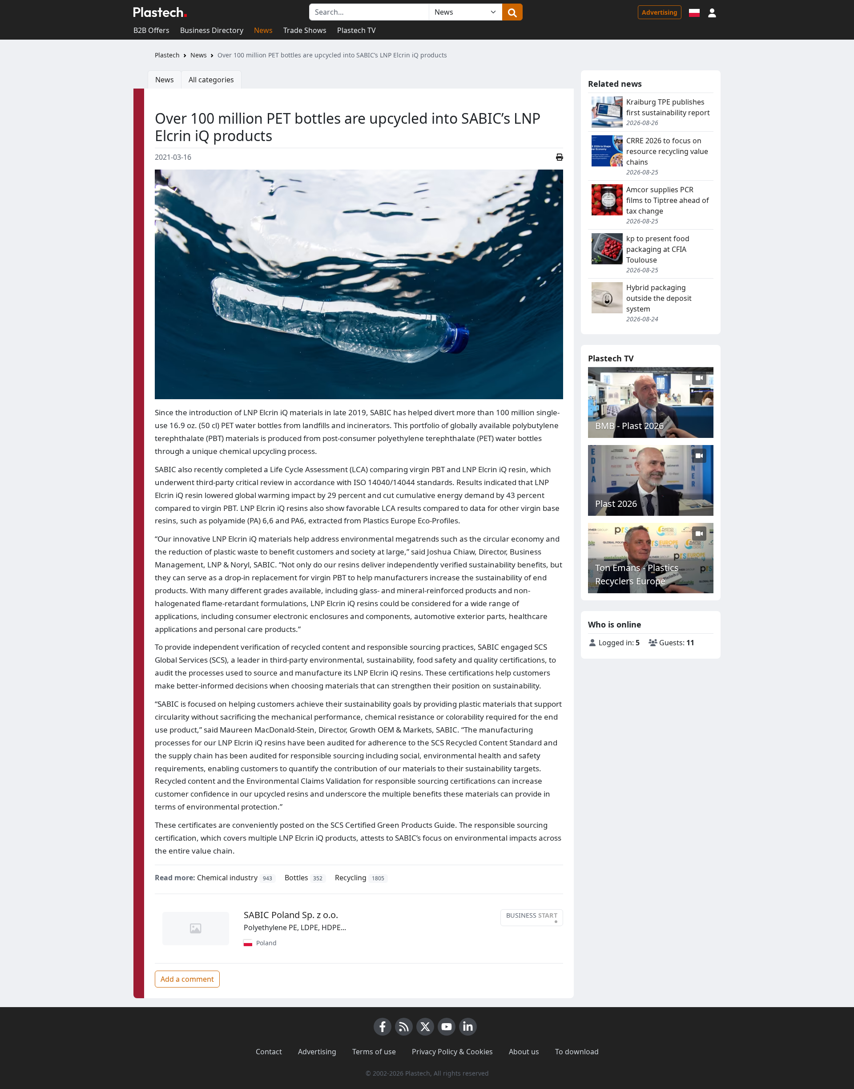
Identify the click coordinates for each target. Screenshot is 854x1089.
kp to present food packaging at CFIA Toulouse (657, 249)
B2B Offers (151, 30)
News (263, 30)
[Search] (512, 12)
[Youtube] (446, 1027)
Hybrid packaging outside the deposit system (659, 298)
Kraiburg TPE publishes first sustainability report (668, 107)
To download (577, 1052)
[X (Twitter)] (425, 1027)
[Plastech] (160, 12)
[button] (712, 12)
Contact (269, 1052)
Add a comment (187, 979)
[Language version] (694, 12)
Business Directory (211, 30)
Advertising (659, 12)
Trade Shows (304, 30)
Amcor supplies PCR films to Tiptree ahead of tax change (667, 200)
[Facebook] (382, 1027)
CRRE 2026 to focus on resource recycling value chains (667, 151)
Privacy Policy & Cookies (452, 1052)
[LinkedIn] (468, 1027)
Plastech (167, 55)
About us (524, 1052)
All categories (211, 80)
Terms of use (374, 1052)
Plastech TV (356, 30)
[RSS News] (404, 1027)
